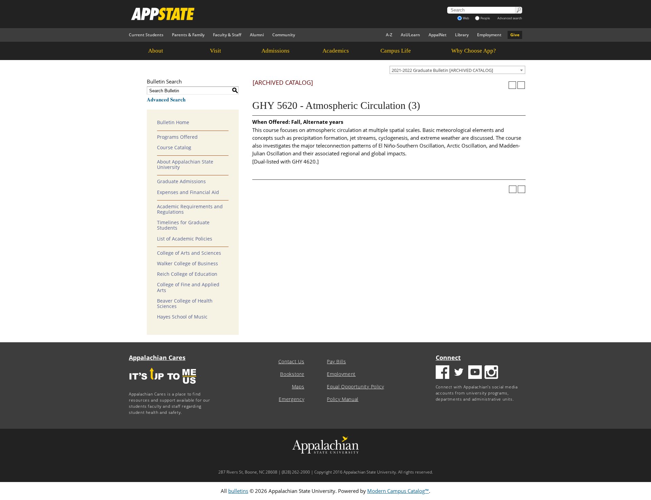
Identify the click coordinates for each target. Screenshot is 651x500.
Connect (448, 357)
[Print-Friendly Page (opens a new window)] (512, 85)
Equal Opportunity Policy (355, 387)
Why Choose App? (473, 50)
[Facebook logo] (442, 373)
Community (283, 35)
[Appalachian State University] (264, 14)
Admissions (275, 50)
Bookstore (292, 374)
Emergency (291, 399)
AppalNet (438, 35)
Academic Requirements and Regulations (190, 209)
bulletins (238, 490)
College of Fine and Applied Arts (188, 287)
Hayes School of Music (182, 317)
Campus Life (395, 50)
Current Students (146, 35)
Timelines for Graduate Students (183, 225)
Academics (335, 50)
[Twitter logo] (459, 373)
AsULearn (410, 35)
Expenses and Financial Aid (188, 192)
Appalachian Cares (157, 357)
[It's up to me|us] (163, 386)
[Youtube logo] (475, 373)
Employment (489, 35)
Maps (298, 387)
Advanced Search (166, 99)
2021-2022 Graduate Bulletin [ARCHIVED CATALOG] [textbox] (442, 70)
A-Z (389, 35)
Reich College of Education (187, 274)
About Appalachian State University (185, 164)
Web (466, 18)
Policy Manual (342, 399)
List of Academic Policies (184, 239)
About (155, 50)
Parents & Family (188, 35)
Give (514, 35)
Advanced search (509, 18)
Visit (215, 50)
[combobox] (457, 70)
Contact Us (291, 362)
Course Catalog (174, 148)
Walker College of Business (187, 264)
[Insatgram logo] (491, 373)
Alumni (257, 35)
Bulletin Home (173, 122)
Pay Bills (336, 362)
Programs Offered (177, 137)
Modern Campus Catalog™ (398, 490)
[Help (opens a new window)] (521, 85)
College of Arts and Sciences (189, 253)
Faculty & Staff (227, 35)
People (485, 18)
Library (462, 35)
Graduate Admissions (181, 181)
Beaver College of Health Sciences (185, 303)
